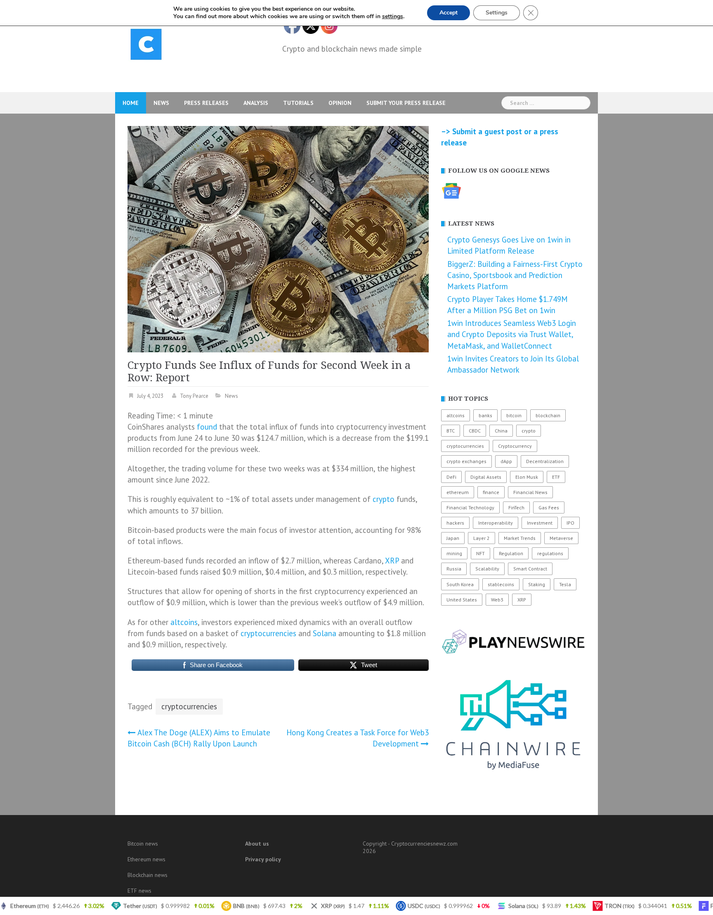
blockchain (548, 415)
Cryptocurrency (515, 446)
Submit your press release (406, 103)
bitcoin (514, 415)
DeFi (451, 477)
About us (257, 843)
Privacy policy (263, 859)
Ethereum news (146, 859)
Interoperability (495, 523)
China (501, 431)
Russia (453, 569)
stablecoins (501, 584)
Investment (539, 523)
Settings (497, 13)
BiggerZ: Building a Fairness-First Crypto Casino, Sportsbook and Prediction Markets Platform (515, 275)
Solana (324, 633)
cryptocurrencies (268, 633)
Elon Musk (526, 477)
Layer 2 (481, 538)
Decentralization (545, 461)
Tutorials (298, 103)
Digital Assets (485, 477)
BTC (450, 431)
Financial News (530, 492)
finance (491, 492)
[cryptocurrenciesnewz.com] (146, 46)
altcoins (184, 622)
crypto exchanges (466, 461)
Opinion (340, 103)
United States (461, 600)
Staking (536, 584)
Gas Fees (548, 507)
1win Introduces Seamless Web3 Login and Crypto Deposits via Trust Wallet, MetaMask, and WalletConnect (511, 334)
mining (454, 553)
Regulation (511, 553)
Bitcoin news (142, 843)
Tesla (565, 584)
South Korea (460, 584)
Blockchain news (147, 875)
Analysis (255, 103)
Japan (452, 538)
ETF (556, 477)
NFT (480, 553)
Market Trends (520, 538)
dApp (506, 461)
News (161, 103)
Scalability (487, 569)
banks (485, 415)
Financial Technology (470, 507)
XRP (392, 561)
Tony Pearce (194, 395)
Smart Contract (530, 569)
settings (392, 16)
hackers (455, 523)
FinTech (516, 507)
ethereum (457, 492)
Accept (448, 13)
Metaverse (561, 538)
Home (131, 103)
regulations (550, 553)
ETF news (139, 890)
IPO (570, 523)
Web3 (497, 600)
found (207, 427)
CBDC (475, 431)
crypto (383, 499)
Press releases (206, 103)
